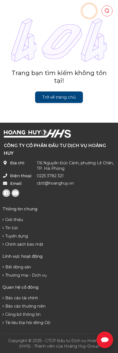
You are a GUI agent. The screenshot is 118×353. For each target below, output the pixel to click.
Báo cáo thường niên (25, 306)
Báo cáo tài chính (21, 297)
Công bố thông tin (23, 314)
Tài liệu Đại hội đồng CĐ (27, 322)
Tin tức (11, 227)
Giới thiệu (14, 219)
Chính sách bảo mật (24, 244)
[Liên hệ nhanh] (105, 340)
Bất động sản (18, 267)
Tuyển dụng (16, 236)
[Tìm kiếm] (107, 10)
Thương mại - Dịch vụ (26, 275)
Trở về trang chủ (59, 97)
